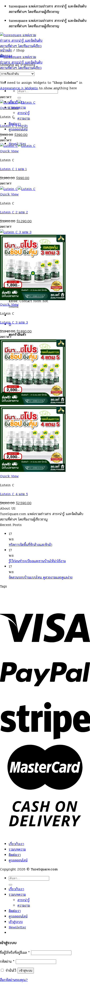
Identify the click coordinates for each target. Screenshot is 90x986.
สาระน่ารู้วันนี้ (42, 597)
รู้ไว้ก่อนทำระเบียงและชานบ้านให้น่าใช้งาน (37, 561)
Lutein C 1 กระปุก (14, 125)
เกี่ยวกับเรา (16, 844)
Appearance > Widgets (19, 88)
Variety (28, 591)
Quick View (9, 108)
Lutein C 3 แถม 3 (14, 322)
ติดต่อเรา (15, 855)
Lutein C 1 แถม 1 (13, 169)
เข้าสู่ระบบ (25, 970)
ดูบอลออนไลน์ (18, 129)
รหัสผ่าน (7, 961)
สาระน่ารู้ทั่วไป (19, 597)
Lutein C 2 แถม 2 (14, 212)
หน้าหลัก (6, 50)
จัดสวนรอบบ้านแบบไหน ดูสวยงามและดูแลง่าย (41, 577)
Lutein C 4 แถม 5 (14, 494)
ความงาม (23, 118)
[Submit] (19, 97)
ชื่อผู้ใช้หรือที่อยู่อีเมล (15, 952)
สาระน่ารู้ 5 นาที (65, 597)
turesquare (9, 591)
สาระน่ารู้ (23, 113)
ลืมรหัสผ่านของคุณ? (14, 980)
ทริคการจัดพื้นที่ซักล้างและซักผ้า (30, 544)
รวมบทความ (17, 849)
